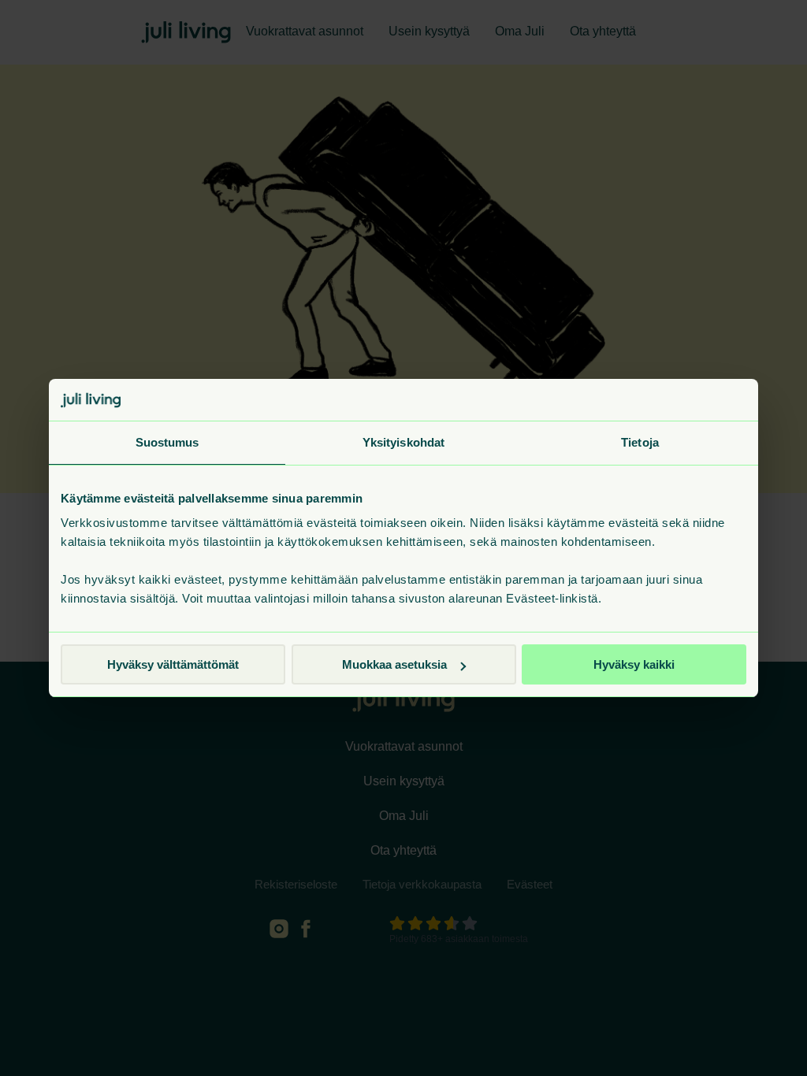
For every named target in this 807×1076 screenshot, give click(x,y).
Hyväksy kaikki (634, 664)
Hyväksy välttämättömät (173, 664)
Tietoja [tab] (640, 442)
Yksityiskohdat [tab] (403, 442)
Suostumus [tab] (167, 442)
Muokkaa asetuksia (394, 664)
